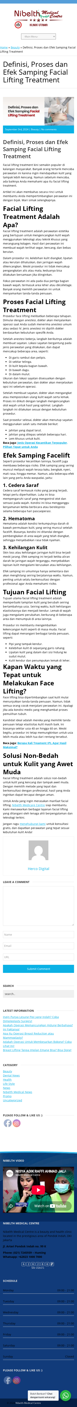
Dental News (11, 1075)
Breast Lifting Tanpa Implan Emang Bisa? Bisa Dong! (37, 1050)
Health (7, 1079)
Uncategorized (12, 1100)
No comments (49, 129)
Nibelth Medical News (17, 1092)
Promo (7, 1096)
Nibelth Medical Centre (28, 1403)
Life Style (9, 1084)
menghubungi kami (33, 824)
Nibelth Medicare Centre (28, 805)
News (6, 1088)
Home (4, 47)
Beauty (15, 47)
